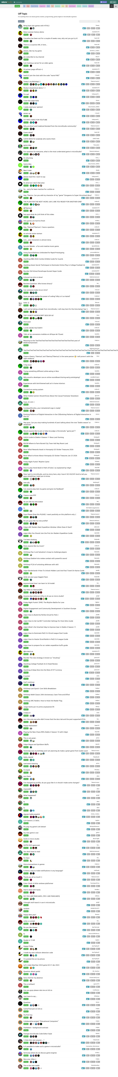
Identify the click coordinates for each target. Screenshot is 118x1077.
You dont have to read (31, 851)
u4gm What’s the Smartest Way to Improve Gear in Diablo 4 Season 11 (49, 627)
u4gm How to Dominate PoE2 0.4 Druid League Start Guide (45, 633)
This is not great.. (29, 738)
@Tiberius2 (27, 208)
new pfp (26, 483)
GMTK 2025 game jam (31, 845)
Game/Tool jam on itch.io (32, 1009)
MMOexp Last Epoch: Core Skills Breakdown (39, 688)
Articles (79, 6)
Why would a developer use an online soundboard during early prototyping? (51, 377)
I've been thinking (30, 540)
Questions (57, 6)
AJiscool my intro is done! (33, 277)
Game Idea (27, 164)
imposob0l (27, 789)
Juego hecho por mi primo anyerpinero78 (38, 707)
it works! (26, 676)
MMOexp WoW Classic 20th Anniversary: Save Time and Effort (46, 695)
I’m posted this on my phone (34, 959)
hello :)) (26, 303)
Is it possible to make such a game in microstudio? (42, 1046)
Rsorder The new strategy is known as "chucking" (41, 658)
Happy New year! (29, 915)
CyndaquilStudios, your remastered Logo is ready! (41, 408)
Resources (91, 6)
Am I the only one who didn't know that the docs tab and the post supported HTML (54, 719)
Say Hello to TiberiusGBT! (32, 590)
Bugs (28, 6)
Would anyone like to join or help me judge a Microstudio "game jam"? (49, 431)
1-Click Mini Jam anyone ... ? (33, 1040)
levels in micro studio (31, 839)
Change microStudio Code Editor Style (37, 1034)
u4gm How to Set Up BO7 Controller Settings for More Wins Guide (48, 621)
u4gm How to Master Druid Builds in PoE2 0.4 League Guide (45, 639)
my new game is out (30, 833)
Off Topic (17, 6)
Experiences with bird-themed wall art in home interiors (44, 383)
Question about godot (31, 971)
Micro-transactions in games (34, 864)
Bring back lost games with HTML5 (36, 26)
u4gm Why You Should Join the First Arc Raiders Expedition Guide (47, 533)
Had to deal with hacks (32, 890)
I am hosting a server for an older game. (38, 63)
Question (26, 1002)
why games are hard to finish (34, 221)
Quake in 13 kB (29, 940)
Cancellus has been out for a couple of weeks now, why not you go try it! (50, 38)
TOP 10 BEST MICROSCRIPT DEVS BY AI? (38, 315)
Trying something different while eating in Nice (41, 371)
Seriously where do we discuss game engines (40, 1053)
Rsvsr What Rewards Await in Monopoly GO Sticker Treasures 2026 (48, 449)
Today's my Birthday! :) (31, 81)
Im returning (28, 158)
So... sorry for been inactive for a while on (38, 189)
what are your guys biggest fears (35, 577)
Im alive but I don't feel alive (34, 183)
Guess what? (28, 132)
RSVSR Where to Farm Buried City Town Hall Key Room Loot (45, 443)
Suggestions (42, 6)
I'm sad (26, 94)
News (48, 6)
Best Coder (27, 170)
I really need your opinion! (33, 107)
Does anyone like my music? (33, 546)
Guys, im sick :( (28, 402)
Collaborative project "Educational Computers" (41, 1021)
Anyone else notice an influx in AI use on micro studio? (43, 596)
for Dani (26, 858)
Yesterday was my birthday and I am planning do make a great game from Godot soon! (55, 751)
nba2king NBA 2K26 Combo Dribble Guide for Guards (43, 259)
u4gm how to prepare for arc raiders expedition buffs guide (45, 645)
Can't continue (28, 682)
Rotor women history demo (33, 32)
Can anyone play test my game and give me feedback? (43, 489)
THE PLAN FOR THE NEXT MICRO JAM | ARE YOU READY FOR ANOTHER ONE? (52, 202)
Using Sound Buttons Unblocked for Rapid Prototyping (43, 253)
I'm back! (26, 770)
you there (27, 776)
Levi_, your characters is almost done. (37, 240)
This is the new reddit (31, 1065)
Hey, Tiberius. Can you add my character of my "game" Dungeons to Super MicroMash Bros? (57, 195)
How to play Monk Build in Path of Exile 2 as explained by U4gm (47, 468)
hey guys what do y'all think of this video (38, 214)
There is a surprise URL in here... (35, 45)
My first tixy (27, 1015)
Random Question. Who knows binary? (37, 284)
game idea (27, 145)
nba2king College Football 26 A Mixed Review (40, 664)
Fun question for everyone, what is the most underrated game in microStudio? (52, 151)
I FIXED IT (27, 713)
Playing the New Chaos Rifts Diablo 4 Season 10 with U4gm (45, 732)
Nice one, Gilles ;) (29, 1059)
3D (66, 6)
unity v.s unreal (29, 921)
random (26, 909)
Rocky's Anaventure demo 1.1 (34, 88)
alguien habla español (31, 814)
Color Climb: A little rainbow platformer (38, 883)
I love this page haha (31, 101)
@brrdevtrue (28, 651)
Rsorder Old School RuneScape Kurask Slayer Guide (42, 271)
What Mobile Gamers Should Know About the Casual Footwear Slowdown (51, 396)
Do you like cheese (30, 927)
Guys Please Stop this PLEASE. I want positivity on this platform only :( (49, 514)
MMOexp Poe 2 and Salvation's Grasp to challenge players (45, 552)
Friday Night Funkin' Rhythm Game (36, 462)
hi (24, 508)
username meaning (30, 763)
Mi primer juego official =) (33, 69)
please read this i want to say (34, 177)
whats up (26, 113)
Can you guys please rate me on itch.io (37, 990)
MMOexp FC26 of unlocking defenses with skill (41, 564)
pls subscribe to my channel (33, 57)
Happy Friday (28, 946)
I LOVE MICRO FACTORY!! (32, 328)
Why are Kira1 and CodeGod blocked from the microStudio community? (49, 126)
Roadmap (85, 6)
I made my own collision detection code (38, 953)
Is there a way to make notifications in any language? (43, 871)
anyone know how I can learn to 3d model (39, 583)
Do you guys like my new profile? (35, 521)
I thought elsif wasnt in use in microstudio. (39, 902)
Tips (52, 6)
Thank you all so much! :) (32, 877)
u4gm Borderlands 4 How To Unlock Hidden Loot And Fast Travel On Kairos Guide (53, 571)
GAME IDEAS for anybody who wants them (39, 139)
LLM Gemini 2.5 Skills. (31, 820)
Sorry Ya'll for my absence (33, 978)
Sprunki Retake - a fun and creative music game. (41, 246)
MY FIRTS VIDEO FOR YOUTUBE (35, 120)
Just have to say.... (30, 996)
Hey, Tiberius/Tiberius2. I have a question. (39, 227)
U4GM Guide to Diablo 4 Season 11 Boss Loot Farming (43, 437)
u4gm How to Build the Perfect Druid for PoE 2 (40, 615)
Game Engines (72, 6)
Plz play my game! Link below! (34, 827)
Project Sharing (34, 6)
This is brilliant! (29, 984)
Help (63, 6)
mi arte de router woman (32, 233)
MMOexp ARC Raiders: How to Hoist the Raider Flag (42, 701)
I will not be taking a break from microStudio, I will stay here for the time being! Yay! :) (55, 309)
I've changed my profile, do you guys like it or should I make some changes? (51, 783)
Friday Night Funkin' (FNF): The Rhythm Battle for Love (43, 602)
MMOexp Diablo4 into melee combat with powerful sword (45, 558)
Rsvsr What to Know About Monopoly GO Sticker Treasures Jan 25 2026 (50, 456)
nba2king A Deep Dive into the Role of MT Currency (42, 670)
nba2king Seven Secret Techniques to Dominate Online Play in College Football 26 (54, 265)
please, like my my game (32, 51)
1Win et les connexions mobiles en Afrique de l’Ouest (43, 334)
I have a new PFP (29, 495)
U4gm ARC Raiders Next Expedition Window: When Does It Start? (47, 527)
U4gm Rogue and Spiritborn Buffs (36, 744)
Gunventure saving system (33, 389)
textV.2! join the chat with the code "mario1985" (41, 75)
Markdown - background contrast (35, 1028)
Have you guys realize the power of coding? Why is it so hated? (46, 296)
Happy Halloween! (30, 726)
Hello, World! (28, 757)
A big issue (27, 365)
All (24, 6)
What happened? (29, 795)
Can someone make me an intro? (35, 290)
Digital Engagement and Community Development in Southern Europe (49, 608)
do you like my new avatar (33, 502)
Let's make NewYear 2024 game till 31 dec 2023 (41, 965)
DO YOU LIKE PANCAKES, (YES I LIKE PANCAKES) (41, 896)
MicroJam (27, 322)
